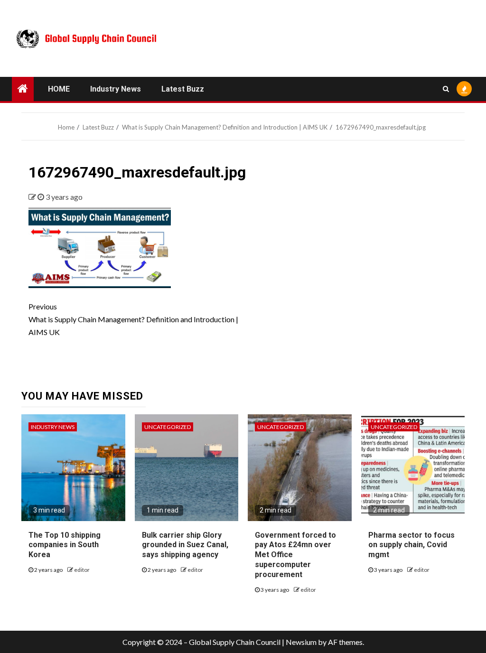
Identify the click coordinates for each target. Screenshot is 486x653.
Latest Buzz (182, 88)
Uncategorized (167, 426)
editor (82, 569)
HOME (59, 88)
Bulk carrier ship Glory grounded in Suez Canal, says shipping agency (185, 545)
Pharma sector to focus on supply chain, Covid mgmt (411, 545)
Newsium (301, 641)
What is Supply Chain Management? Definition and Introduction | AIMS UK (133, 319)
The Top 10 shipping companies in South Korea (64, 545)
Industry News (115, 88)
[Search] (446, 89)
